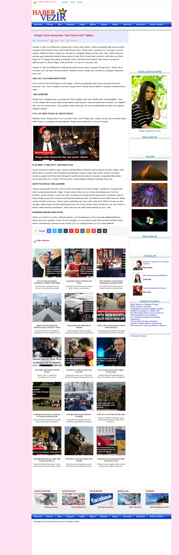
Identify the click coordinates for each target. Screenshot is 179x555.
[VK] (82, 231)
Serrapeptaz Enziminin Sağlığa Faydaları (147, 309)
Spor (60, 24)
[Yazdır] (105, 231)
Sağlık (82, 24)
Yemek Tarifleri (156, 24)
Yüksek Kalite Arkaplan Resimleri (143, 321)
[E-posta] (99, 231)
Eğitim (93, 24)
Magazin (71, 24)
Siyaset (103, 24)
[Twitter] (54, 231)
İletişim (80, 2)
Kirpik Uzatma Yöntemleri (140, 307)
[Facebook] (49, 231)
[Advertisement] (17, 70)
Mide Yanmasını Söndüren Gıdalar (144, 304)
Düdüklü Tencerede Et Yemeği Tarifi (144, 311)
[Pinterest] (71, 231)
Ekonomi (38, 24)
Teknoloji (127, 24)
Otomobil (140, 24)
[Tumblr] (65, 231)
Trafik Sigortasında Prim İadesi (154, 288)
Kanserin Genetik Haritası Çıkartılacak (146, 323)
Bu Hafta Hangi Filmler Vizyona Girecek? (147, 313)
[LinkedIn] (60, 231)
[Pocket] (93, 231)
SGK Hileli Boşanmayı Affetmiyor (155, 275)
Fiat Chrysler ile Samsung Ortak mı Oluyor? (148, 325)
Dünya (50, 24)
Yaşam (115, 24)
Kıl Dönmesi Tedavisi (138, 336)
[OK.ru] (88, 231)
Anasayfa (64, 2)
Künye (72, 2)
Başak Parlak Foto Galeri (150, 131)
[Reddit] (77, 231)
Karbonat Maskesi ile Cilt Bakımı (143, 315)
